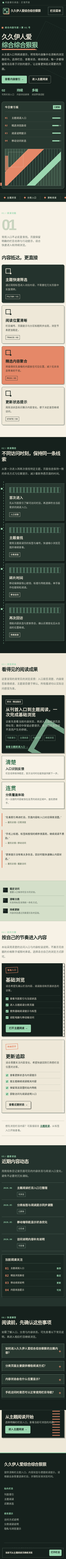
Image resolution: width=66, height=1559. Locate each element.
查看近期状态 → (18, 1104)
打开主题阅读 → (18, 1028)
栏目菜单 (55, 10)
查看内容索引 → (14, 79)
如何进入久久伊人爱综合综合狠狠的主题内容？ (31, 1350)
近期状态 (9, 1503)
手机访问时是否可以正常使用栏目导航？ (30, 1392)
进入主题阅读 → (17, 1429)
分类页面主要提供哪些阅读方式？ (26, 1365)
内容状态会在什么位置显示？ (23, 1379)
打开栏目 (55, 1552)
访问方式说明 (11, 1519)
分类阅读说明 (11, 1524)
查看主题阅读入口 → (17, 746)
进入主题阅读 (40, 79)
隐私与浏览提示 (12, 1528)
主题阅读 (45, 1126)
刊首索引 (9, 1494)
